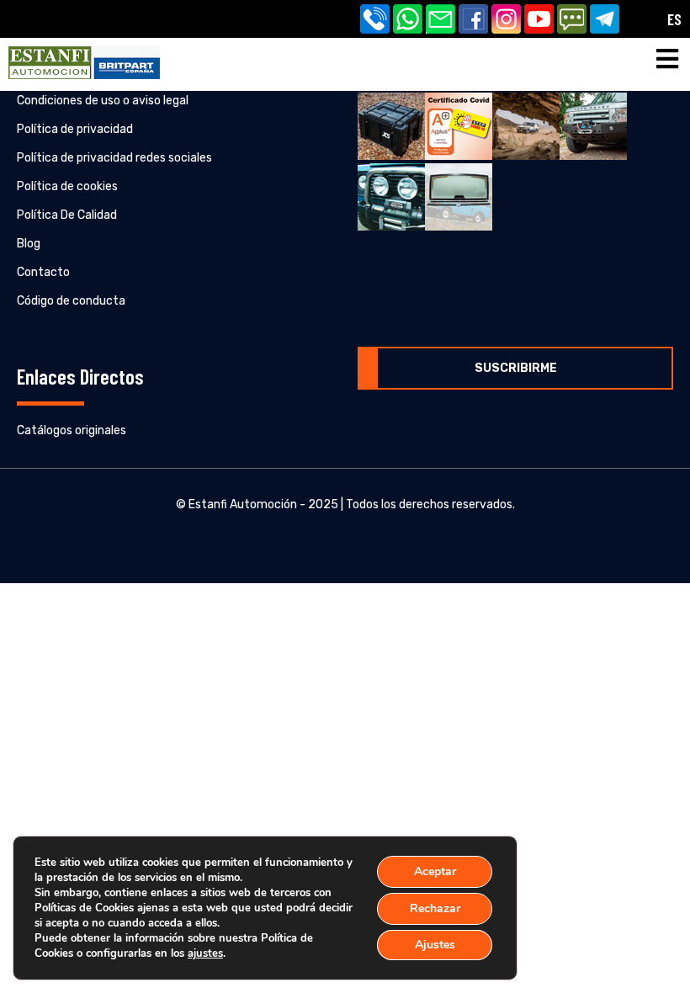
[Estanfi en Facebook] (475, 20)
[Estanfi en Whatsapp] (409, 20)
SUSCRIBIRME (516, 368)
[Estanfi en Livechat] (573, 20)
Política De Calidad (67, 215)
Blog (28, 243)
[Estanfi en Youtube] (540, 20)
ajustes (205, 953)
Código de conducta (71, 301)
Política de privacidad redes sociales (114, 158)
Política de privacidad (75, 129)
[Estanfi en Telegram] (606, 20)
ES (674, 19)
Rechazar (435, 908)
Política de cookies (67, 186)
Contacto (43, 272)
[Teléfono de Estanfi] (376, 20)
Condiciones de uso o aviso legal (102, 100)
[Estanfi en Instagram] (507, 20)
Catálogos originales (71, 430)
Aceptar (435, 871)
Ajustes (435, 945)
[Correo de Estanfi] (442, 20)
